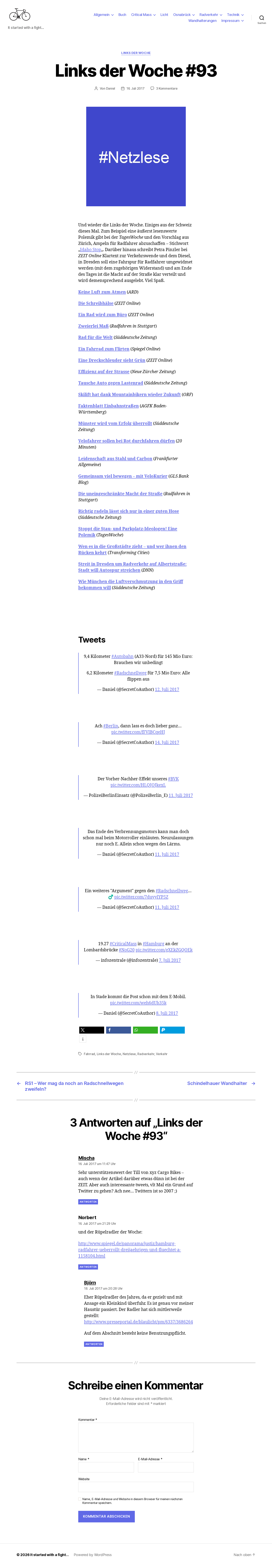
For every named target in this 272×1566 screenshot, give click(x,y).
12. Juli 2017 (167, 689)
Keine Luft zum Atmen (102, 292)
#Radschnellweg (130, 673)
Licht (164, 15)
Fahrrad (89, 1054)
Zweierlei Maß (93, 326)
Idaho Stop (90, 249)
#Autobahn (123, 656)
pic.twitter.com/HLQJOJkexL (138, 785)
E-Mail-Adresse (150, 1459)
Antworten (88, 1201)
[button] (91, 1030)
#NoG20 (127, 950)
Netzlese (129, 1054)
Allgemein (102, 15)
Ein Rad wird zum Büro (102, 315)
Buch (122, 15)
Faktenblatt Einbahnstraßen (108, 406)
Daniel (110, 88)
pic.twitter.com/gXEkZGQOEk (164, 950)
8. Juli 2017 (167, 1013)
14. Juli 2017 (167, 742)
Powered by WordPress (93, 1555)
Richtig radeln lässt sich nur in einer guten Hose (128, 511)
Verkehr (161, 1054)
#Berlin (110, 726)
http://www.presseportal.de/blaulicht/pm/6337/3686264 (138, 1322)
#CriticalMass (123, 944)
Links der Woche (136, 53)
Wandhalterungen (202, 21)
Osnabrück (182, 15)
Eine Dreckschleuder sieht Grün (111, 360)
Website (84, 1479)
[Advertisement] (136, 615)
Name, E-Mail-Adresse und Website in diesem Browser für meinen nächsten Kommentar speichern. (132, 1501)
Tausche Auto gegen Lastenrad (110, 383)
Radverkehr (209, 15)
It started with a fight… (49, 1555)
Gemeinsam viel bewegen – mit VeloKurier (122, 476)
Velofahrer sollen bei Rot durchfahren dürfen (126, 441)
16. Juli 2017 (135, 88)
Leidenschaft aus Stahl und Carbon (115, 459)
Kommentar (87, 1420)
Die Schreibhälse (95, 303)
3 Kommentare (167, 88)
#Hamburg (153, 944)
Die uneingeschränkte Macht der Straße (120, 494)
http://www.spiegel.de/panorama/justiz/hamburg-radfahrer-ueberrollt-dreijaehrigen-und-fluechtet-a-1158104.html (129, 1250)
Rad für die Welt (95, 337)
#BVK (173, 779)
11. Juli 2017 (181, 795)
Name (83, 1459)
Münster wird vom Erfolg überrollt (115, 423)
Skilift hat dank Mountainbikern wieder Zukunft (129, 394)
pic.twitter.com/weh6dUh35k (138, 1003)
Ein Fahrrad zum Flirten (103, 349)
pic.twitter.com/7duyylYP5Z (141, 897)
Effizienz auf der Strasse (103, 372)
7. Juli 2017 (170, 960)
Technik (233, 15)
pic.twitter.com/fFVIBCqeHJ (138, 732)
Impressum (230, 21)
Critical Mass (141, 15)
